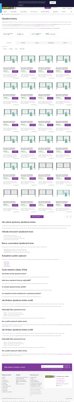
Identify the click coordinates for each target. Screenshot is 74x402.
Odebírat (66, 366)
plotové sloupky (49, 28)
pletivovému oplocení (40, 24)
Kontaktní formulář (61, 378)
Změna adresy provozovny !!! (20, 383)
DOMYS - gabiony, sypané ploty (63, 383)
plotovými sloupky (5, 326)
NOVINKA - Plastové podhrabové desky (21, 382)
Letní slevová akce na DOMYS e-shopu (22, 377)
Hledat (47, 7)
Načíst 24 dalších (36, 216)
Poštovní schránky (6, 381)
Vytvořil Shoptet (69, 398)
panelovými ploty (61, 324)
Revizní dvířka (5, 380)
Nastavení (21, 5)
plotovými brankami (67, 324)
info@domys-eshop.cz (61, 380)
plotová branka (37, 25)
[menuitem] (5, 11)
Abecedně (65, 42)
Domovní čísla (5, 390)
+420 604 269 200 (61, 382)
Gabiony (4, 377)
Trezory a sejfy (5, 387)
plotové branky (57, 28)
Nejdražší (37, 42)
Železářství (4, 383)
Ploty (4, 378)
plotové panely (43, 28)
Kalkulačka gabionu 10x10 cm (35, 386)
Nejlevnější (23, 42)
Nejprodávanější (51, 42)
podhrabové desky (7, 266)
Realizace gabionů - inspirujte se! (36, 384)
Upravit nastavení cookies (21, 398)
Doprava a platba (33, 377)
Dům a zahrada (5, 384)
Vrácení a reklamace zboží (35, 381)
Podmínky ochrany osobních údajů (36, 383)
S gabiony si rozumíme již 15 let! (21, 380)
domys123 (59, 385)
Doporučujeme (8, 42)
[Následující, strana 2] (67, 216)
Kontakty (32, 378)
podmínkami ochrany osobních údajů (56, 368)
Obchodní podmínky (34, 380)
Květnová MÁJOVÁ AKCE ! (20, 378)
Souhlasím (53, 2)
